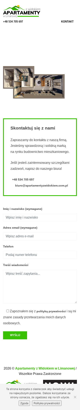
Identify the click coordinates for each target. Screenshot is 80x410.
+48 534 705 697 (13, 21)
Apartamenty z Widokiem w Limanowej (45, 368)
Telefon (8, 246)
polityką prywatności (51, 311)
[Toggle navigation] (75, 11)
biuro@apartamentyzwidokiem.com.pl (41, 185)
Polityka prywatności (47, 403)
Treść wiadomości (15, 265)
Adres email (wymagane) (20, 227)
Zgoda (24, 403)
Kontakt (67, 21)
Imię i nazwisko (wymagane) (22, 208)
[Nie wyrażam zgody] (75, 397)
